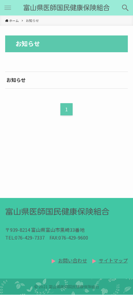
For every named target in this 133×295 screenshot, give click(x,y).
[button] (125, 7)
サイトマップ (113, 260)
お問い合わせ (72, 260)
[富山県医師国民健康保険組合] (66, 7)
